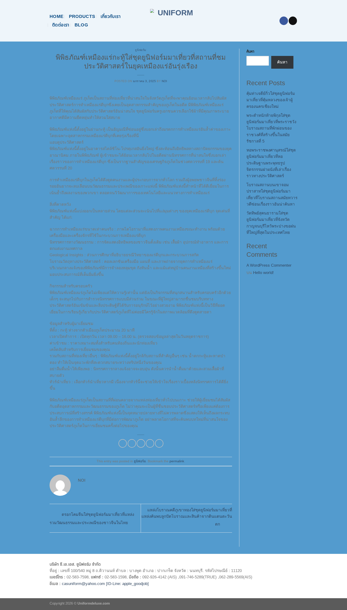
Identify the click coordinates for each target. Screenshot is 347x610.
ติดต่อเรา (60, 24)
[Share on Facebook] (122, 443)
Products (82, 16)
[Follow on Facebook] (283, 21)
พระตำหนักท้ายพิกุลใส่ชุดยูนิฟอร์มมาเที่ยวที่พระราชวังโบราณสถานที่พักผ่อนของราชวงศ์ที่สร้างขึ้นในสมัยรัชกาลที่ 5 (271, 128)
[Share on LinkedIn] (159, 443)
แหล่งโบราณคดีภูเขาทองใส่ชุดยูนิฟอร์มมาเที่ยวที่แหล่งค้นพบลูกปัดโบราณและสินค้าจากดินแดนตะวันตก (186, 517)
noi (164, 81)
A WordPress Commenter (269, 265)
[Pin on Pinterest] (150, 443)
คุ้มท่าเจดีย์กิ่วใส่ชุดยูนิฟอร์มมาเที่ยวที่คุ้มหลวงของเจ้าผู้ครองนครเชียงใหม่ (270, 100)
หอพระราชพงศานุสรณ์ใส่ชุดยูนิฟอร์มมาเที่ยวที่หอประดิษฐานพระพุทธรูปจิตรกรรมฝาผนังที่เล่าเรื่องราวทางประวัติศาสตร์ (271, 163)
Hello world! (263, 272)
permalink (176, 461)
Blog (81, 24)
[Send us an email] (293, 21)
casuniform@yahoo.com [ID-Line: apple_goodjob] (105, 583)
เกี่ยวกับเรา (111, 16)
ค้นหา (250, 51)
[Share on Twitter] (132, 443)
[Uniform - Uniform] (173, 21)
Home (57, 16)
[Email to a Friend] (141, 443)
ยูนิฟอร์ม (140, 50)
